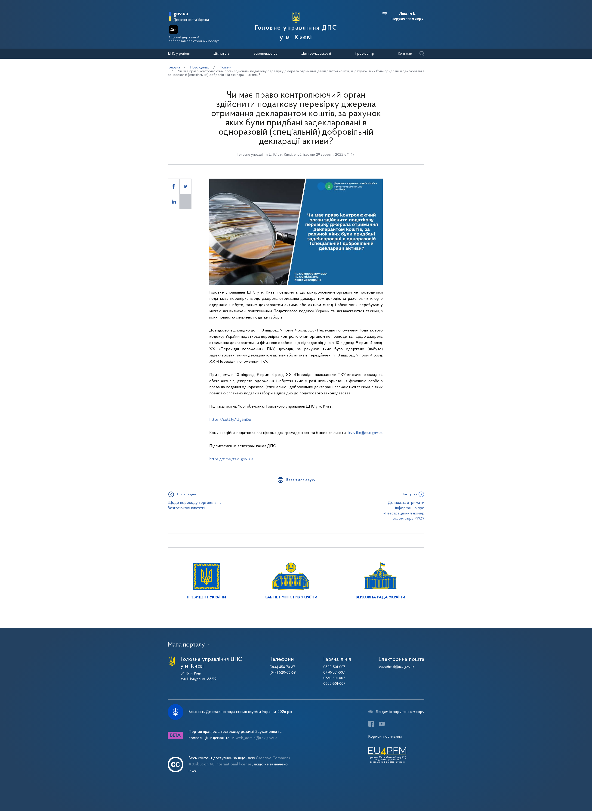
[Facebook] (371, 724)
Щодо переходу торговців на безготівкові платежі (195, 505)
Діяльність (221, 54)
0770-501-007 (334, 673)
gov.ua (180, 14)
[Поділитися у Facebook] (173, 186)
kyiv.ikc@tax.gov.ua (365, 433)
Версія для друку (300, 480)
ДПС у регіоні (179, 54)
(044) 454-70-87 (282, 667)
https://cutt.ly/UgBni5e (230, 420)
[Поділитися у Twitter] (185, 186)
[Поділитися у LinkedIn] (173, 201)
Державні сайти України (191, 20)
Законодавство (266, 54)
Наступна (409, 494)
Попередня (186, 494)
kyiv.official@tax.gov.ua (396, 667)
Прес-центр (364, 54)
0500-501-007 (334, 667)
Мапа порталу (186, 645)
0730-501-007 (334, 678)
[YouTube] (382, 724)
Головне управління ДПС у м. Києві (296, 33)
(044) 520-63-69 (283, 673)
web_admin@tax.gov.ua (257, 738)
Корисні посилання (385, 737)
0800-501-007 (334, 684)
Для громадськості (316, 54)
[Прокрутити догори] (569, 792)
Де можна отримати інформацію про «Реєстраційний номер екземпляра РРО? (403, 511)
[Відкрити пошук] (421, 53)
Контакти (405, 54)
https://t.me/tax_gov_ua (231, 459)
